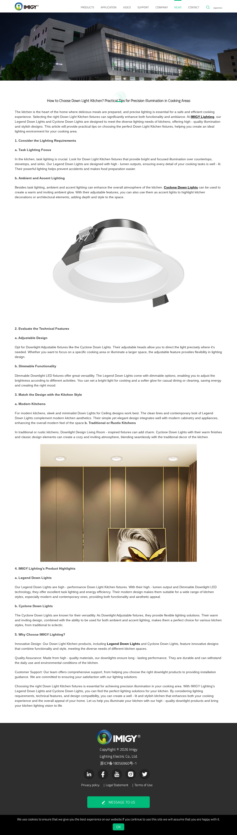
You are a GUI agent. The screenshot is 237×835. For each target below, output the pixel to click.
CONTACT (193, 7)
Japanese (217, 7)
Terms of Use (143, 785)
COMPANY (162, 7)
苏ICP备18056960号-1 (118, 763)
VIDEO (127, 7)
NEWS (177, 7)
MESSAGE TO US (122, 802)
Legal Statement (117, 785)
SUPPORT (143, 7)
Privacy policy (90, 785)
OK (118, 827)
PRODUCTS (87, 7)
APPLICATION (108, 7)
